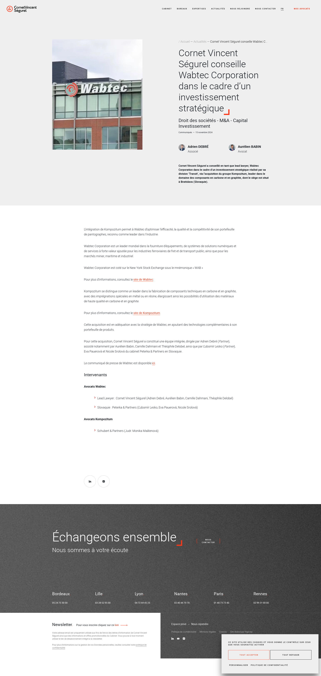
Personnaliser (238, 665)
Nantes (181, 593)
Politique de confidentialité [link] (269, 665)
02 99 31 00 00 (261, 602)
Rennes (260, 593)
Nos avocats (302, 8)
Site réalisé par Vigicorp (241, 631)
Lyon (139, 593)
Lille (98, 593)
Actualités (218, 8)
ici (153, 363)
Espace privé (178, 624)
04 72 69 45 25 (142, 602)
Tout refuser (290, 655)
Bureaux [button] (182, 8)
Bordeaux (61, 593)
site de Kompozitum (146, 313)
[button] (282, 8)
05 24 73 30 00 (60, 602)
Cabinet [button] (167, 8)
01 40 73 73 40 (221, 602)
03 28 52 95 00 (103, 602)
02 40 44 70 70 (182, 602)
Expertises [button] (199, 8)
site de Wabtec (143, 279)
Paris (218, 593)
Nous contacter (265, 8)
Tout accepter (249, 655)
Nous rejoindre (240, 8)
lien (116, 625)
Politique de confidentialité (183, 631)
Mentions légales (208, 631)
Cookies (223, 631)
